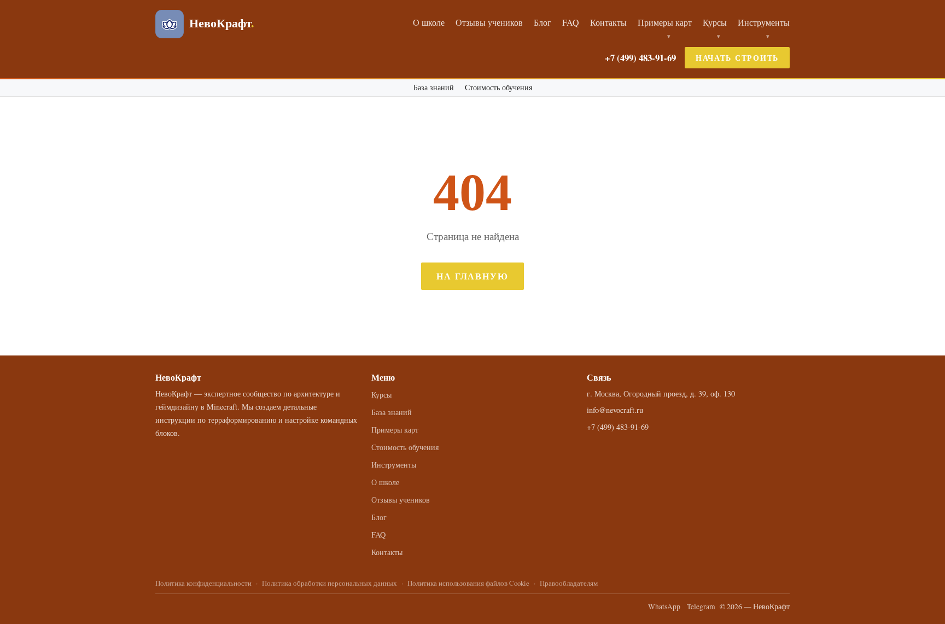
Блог (542, 22)
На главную (472, 276)
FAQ (570, 22)
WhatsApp (664, 606)
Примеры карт (665, 22)
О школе (429, 22)
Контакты (608, 22)
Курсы (715, 22)
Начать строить (737, 57)
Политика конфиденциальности (203, 583)
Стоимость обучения (498, 87)
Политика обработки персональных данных (329, 583)
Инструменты (764, 22)
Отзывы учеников (489, 22)
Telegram (701, 606)
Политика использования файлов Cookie (468, 583)
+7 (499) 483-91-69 (640, 58)
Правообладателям (569, 583)
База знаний (433, 87)
